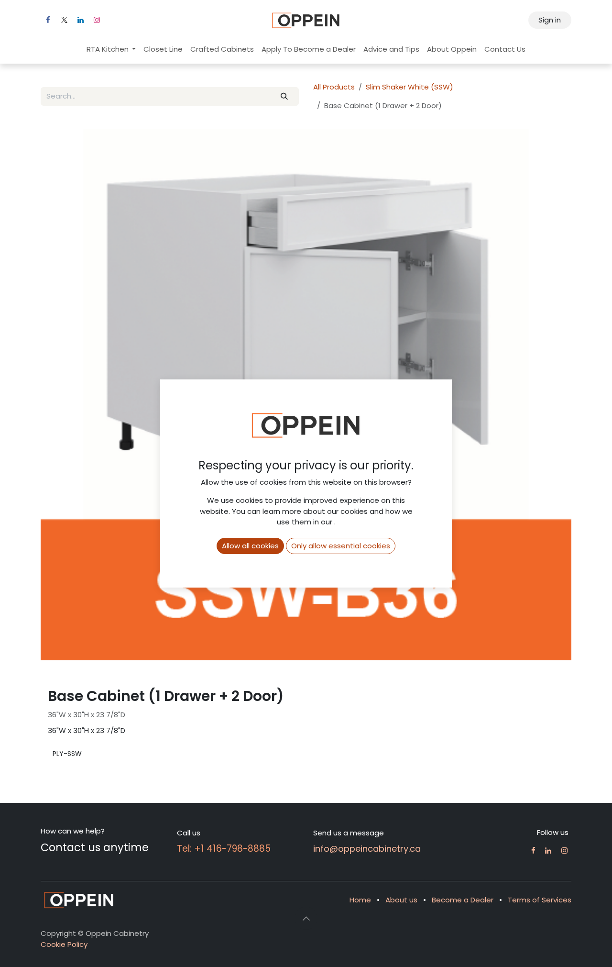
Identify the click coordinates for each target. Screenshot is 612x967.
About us (401, 900)
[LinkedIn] (80, 20)
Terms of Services (539, 900)
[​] (533, 850)
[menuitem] (111, 49)
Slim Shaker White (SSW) (409, 87)
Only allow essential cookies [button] (340, 546)
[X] (64, 20)
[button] (306, 918)
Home (360, 900)
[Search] (284, 96)
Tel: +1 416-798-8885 (224, 848)
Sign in (549, 20)
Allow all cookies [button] (250, 546)
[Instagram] (96, 20)
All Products (334, 87)
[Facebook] (48, 20)
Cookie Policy (64, 944)
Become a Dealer (462, 900)
